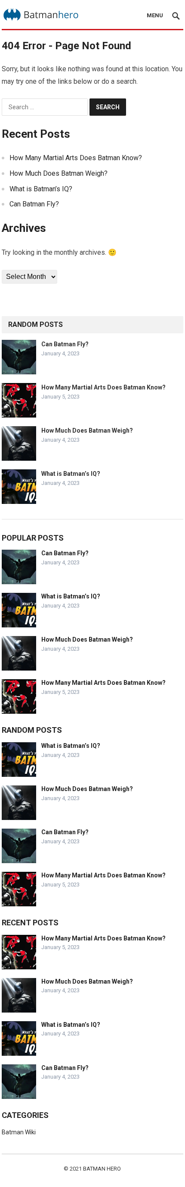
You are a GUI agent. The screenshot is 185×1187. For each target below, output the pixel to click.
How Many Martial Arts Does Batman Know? (75, 158)
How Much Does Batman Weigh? (58, 173)
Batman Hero (102, 1168)
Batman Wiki (19, 1132)
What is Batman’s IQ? (40, 189)
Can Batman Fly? (34, 204)
